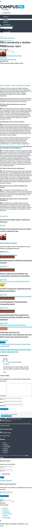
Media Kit (5, 19)
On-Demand (6, 24)
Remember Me (6, 474)
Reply (4, 372)
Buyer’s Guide (6, 518)
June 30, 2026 (4, 308)
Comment (3, 396)
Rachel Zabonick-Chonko (15, 56)
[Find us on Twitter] (0, 2)
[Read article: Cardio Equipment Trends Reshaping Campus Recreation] (16, 296)
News (14, 60)
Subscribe (6, 445)
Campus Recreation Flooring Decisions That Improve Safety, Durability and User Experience (15, 317)
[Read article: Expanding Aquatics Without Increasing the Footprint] (16, 255)
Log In (1, 499)
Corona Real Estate (13, 362)
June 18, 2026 (4, 340)
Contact (5, 452)
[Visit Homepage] (12, 10)
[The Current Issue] (5, 433)
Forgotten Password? (6, 480)
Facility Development (9, 38)
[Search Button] (13, 501)
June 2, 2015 (3, 58)
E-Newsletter (6, 13)
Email (2, 402)
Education (4, 329)
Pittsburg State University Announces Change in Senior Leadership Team (15, 351)
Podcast (5, 448)
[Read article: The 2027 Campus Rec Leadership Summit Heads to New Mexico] (16, 282)
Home (1, 38)
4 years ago (6, 364)
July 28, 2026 (3, 266)
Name (2, 399)
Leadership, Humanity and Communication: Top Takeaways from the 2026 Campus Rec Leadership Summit (15, 334)
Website (2, 406)
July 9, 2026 (3, 280)
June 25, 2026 (4, 323)
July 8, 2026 (3, 295)
